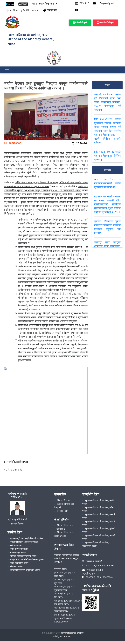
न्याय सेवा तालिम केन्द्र (19, 563)
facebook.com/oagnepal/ (98, 577)
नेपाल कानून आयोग (18, 552)
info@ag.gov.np (95, 569)
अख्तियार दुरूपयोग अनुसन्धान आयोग (25, 570)
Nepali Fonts (63, 500)
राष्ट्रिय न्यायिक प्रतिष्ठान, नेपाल (23, 556)
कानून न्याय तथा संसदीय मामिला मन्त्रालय (27, 559)
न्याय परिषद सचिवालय (19, 548)
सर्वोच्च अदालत (16, 545)
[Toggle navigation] (7, 69)
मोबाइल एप (52, 10)
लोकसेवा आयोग (16, 566)
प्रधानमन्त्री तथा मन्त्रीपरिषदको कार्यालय (26, 538)
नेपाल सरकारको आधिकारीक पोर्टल (24, 541)
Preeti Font (62, 510)
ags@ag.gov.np (90, 573)
